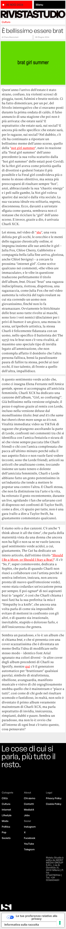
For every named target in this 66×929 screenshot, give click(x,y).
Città (5, 798)
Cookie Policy (53, 803)
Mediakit (29, 809)
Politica (6, 826)
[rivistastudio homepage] (33, 14)
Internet (6, 809)
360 (38, 232)
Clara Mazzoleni (11, 37)
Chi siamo (29, 798)
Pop (4, 832)
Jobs (27, 815)
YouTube (29, 843)
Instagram (30, 826)
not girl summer (23, 148)
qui (27, 666)
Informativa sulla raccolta (21, 924)
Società (6, 837)
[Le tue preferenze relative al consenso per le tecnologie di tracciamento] (59, 922)
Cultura (6, 21)
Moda (5, 820)
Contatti (29, 803)
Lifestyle (6, 815)
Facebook (29, 837)
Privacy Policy (53, 798)
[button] (49, 5)
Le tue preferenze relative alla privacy (36, 917)
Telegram (29, 849)
